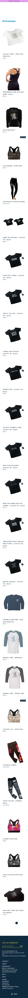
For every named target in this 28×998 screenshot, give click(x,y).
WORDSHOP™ (6, 966)
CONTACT (5, 961)
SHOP (4, 977)
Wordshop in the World (9, 970)
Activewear (5, 981)
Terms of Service (7, 988)
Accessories (6, 985)
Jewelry (4, 979)
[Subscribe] (21, 946)
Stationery (5, 983)
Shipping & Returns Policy (10, 987)
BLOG (4, 974)
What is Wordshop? (8, 968)
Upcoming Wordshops (9, 972)
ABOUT (4, 964)
